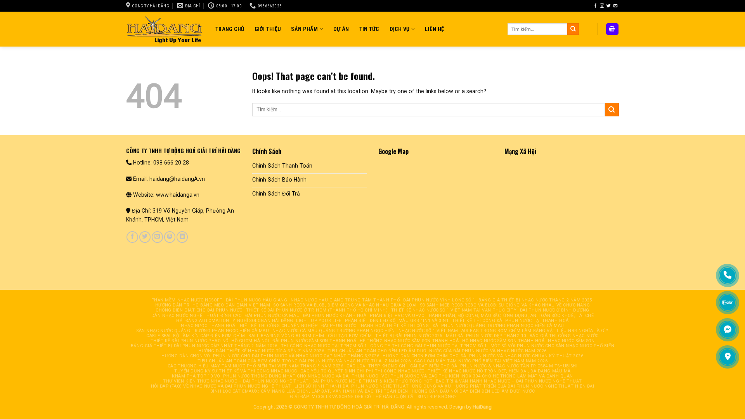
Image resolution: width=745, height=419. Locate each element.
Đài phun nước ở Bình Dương (554, 310)
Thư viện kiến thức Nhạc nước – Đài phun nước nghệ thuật (236, 381)
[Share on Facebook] (132, 237)
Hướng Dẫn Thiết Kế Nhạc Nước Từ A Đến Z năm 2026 (261, 350)
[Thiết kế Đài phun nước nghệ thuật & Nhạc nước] (165, 29)
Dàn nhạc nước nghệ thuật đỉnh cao (196, 315)
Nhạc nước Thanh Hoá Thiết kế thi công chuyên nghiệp (249, 325)
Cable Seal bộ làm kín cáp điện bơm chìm (195, 335)
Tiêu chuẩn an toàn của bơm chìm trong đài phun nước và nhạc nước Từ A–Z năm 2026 (304, 361)
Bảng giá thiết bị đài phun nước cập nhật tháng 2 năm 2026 (204, 345)
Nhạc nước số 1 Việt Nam (428, 330)
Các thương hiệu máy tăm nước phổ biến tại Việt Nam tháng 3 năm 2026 (255, 366)
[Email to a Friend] (157, 237)
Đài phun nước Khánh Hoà (335, 315)
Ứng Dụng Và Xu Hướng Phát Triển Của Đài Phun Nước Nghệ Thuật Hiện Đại (503, 386)
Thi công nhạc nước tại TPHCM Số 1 (324, 345)
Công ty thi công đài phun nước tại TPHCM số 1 (428, 345)
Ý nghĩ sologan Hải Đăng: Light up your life (286, 320)
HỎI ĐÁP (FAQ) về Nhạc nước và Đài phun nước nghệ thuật (221, 386)
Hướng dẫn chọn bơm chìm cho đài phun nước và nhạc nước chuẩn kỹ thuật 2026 (483, 355)
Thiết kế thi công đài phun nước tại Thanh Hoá (510, 320)
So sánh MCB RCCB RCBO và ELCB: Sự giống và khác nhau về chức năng (505, 305)
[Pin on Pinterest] (169, 237)
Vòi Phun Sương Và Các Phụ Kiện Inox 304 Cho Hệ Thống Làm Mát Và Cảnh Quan (477, 376)
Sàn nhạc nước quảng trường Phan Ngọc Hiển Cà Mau (203, 330)
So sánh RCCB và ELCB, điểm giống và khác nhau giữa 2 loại (345, 305)
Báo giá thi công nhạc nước (564, 335)
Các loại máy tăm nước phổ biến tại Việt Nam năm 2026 (480, 361)
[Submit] (573, 29)
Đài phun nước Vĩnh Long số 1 (439, 300)
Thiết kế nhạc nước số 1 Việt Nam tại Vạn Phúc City (453, 310)
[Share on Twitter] (145, 237)
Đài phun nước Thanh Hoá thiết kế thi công (375, 325)
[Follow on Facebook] (595, 5)
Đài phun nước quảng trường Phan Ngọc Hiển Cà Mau (498, 325)
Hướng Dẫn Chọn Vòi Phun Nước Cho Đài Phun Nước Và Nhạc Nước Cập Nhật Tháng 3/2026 (270, 355)
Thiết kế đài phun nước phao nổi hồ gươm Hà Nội (210, 340)
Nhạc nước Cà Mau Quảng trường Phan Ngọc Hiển (333, 330)
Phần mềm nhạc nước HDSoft (187, 300)
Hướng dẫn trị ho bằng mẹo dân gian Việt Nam (212, 305)
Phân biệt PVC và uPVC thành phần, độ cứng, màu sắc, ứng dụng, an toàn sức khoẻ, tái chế (482, 315)
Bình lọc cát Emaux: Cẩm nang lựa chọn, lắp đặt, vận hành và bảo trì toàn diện (309, 391)
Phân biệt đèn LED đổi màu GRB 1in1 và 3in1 (397, 320)
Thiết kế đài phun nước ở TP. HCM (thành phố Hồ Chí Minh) (317, 310)
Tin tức (369, 29)
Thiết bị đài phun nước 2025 (408, 335)
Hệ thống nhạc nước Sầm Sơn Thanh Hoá (409, 340)
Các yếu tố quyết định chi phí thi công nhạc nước (362, 371)
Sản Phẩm (304, 29)
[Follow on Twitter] (608, 5)
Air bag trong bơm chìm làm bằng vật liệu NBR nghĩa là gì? (534, 330)
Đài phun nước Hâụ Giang (257, 300)
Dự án (341, 29)
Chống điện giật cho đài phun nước (199, 310)
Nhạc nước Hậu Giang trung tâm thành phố (345, 300)
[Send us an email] (615, 5)
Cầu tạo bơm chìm (350, 335)
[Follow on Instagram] (602, 5)
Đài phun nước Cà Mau (272, 315)
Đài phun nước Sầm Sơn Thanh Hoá (314, 340)
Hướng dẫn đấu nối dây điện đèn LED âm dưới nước (473, 391)
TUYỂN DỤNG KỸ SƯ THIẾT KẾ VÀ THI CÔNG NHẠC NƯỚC (235, 371)
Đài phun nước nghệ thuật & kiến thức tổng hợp (372, 381)
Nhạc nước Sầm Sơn (571, 340)
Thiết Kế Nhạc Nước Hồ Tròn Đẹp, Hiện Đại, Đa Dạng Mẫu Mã (499, 371)
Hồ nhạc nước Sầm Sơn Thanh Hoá (503, 340)
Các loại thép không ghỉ (377, 366)
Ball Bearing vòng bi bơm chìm (286, 335)
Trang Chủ (229, 29)
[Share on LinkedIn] (182, 237)
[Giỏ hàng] (612, 29)
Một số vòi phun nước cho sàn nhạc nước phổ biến (552, 345)
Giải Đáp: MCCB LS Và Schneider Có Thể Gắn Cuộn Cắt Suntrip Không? (373, 396)
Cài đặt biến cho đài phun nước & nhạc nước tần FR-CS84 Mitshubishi (493, 366)
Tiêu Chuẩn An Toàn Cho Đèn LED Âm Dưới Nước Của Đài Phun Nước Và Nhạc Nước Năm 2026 (437, 350)
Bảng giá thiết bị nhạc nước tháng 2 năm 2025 (535, 300)
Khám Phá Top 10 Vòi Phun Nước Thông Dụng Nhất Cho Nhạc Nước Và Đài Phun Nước (275, 376)
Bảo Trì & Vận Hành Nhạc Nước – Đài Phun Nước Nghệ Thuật (509, 381)
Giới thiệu (268, 29)
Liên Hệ (434, 29)
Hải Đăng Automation (202, 320)
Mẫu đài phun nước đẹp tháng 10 (486, 335)
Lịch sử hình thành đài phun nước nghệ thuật (352, 386)
